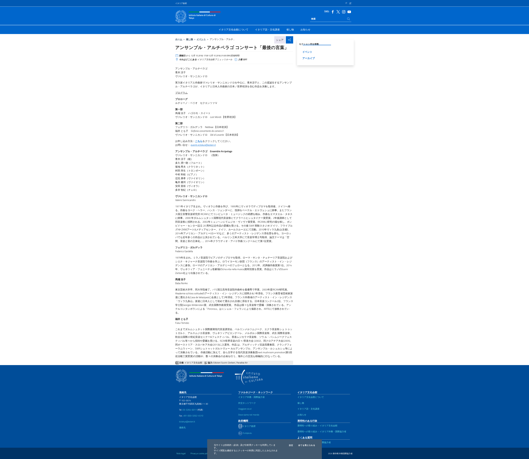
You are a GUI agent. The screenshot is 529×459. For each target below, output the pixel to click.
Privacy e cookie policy (200, 453)
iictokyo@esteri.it (187, 421)
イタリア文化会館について (310, 397)
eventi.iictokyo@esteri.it (203, 145)
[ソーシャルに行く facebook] (332, 11)
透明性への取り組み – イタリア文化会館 (317, 425)
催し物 (189, 39)
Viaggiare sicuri (245, 408)
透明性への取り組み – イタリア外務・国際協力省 (321, 431)
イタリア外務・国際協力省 (251, 397)
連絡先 (182, 427)
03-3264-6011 (190, 409)
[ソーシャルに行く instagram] (343, 11)
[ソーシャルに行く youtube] (348, 11)
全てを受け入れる (306, 445)
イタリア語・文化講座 (308, 408)
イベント (201, 39)
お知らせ (301, 414)
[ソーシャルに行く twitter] (337, 11)
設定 (291, 445)
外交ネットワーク (247, 403)
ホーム (178, 39)
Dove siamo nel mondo (248, 414)
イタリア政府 (181, 3)
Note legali (181, 453)
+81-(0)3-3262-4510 (193, 415)
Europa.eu (247, 433)
